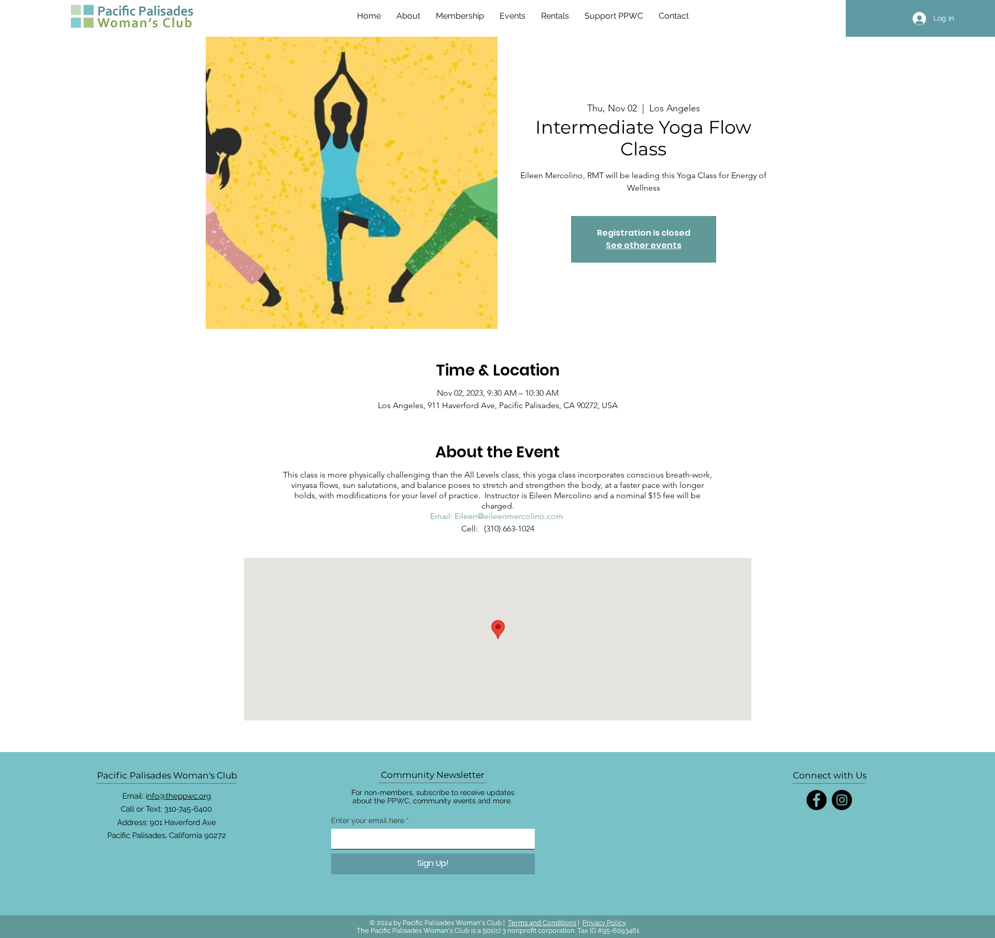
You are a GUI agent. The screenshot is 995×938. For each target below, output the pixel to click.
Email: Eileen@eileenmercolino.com (496, 516)
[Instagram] (842, 800)
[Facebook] (816, 800)
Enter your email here (367, 820)
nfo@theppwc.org (179, 796)
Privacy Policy (604, 923)
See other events (643, 245)
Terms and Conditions (542, 923)
